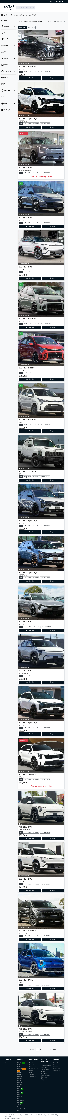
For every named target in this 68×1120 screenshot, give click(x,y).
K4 (18, 1098)
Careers (55, 1065)
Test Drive (32, 1077)
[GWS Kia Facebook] (63, 1)
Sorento (19, 1079)
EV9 (18, 1094)
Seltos (19, 1065)
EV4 (18, 1088)
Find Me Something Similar (41, 177)
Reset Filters (22, 27)
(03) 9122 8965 (53, 1)
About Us (56, 1063)
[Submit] (17, 7)
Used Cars (32, 1067)
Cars (6, 1063)
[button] (62, 7)
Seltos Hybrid (19, 1068)
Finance (31, 1071)
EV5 (18, 1090)
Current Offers (33, 1069)
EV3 (18, 1086)
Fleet (30, 1073)
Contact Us (56, 1067)
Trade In (31, 1075)
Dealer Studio (16, 1118)
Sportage (20, 1073)
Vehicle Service (46, 1065)
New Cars (32, 1063)
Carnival (19, 1084)
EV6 (18, 1092)
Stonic (19, 1063)
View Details (30, 78)
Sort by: (50, 21)
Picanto (19, 1096)
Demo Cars (32, 1065)
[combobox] (25, 7)
